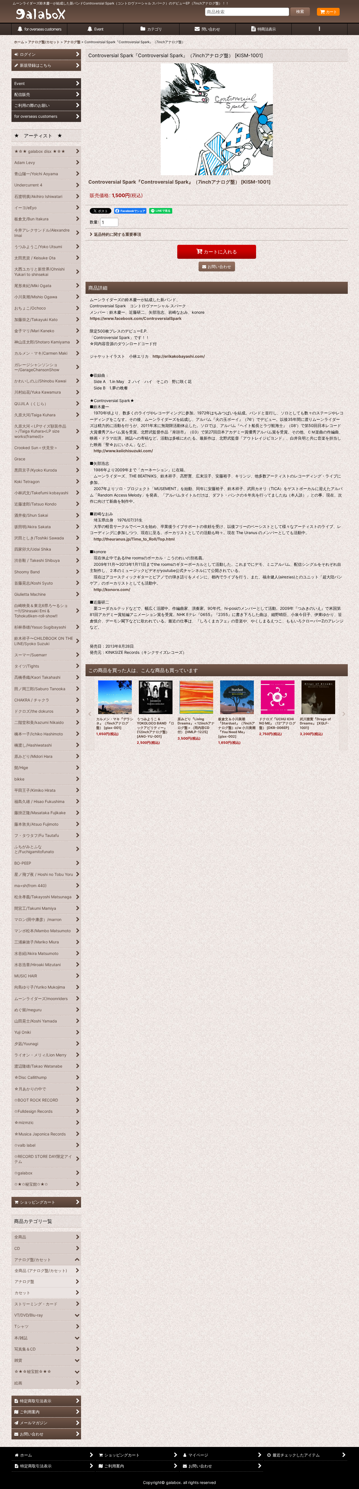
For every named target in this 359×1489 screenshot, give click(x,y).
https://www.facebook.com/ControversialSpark (135, 318)
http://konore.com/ (112, 589)
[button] (320, 29)
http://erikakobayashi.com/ (179, 356)
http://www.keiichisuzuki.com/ (123, 450)
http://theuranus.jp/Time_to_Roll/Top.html (134, 539)
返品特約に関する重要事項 (117, 234)
